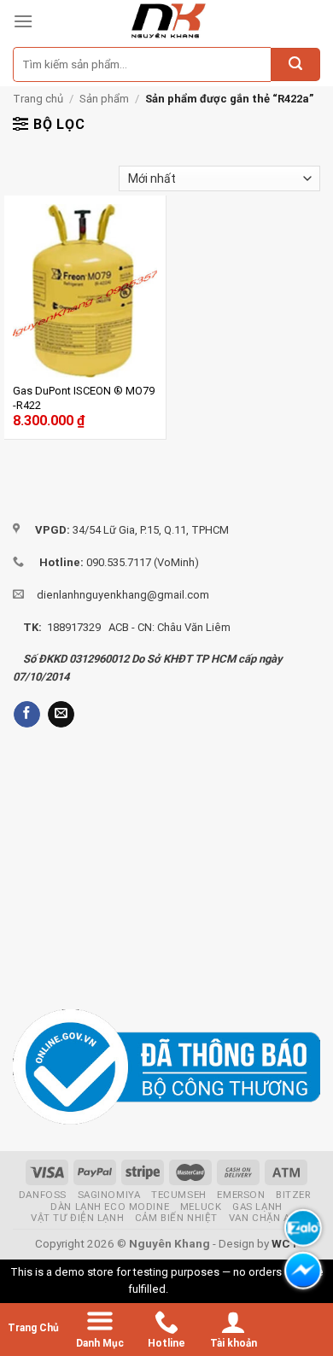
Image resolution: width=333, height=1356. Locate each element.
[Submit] (295, 65)
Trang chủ (38, 98)
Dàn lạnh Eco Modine (109, 1207)
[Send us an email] (61, 714)
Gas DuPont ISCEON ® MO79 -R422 (84, 398)
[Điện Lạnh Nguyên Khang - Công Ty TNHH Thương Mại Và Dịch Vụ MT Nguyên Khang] (167, 21)
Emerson (241, 1195)
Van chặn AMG (268, 1218)
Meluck (200, 1207)
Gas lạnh (257, 1207)
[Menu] (23, 21)
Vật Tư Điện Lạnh (77, 1218)
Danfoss (43, 1195)
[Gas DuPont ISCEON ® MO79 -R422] (85, 290)
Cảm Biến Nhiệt (176, 1218)
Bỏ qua (188, 1289)
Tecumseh (179, 1195)
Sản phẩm (104, 98)
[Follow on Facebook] (27, 714)
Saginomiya (109, 1195)
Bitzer (293, 1195)
